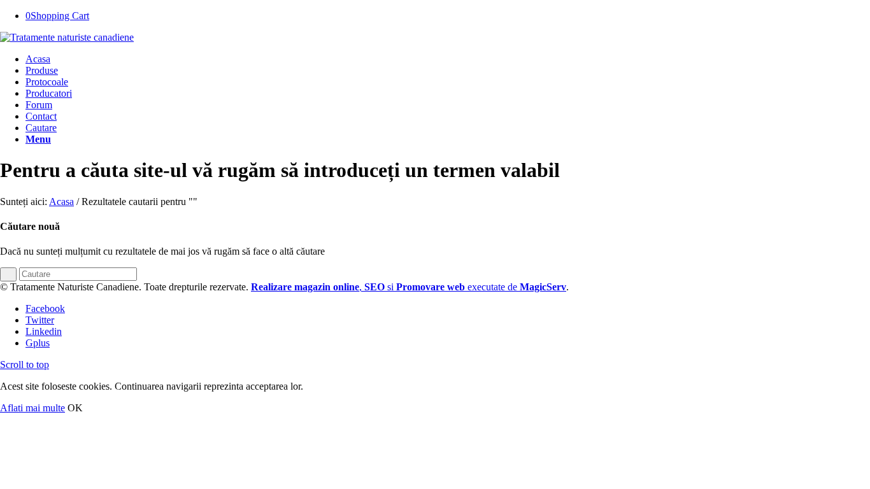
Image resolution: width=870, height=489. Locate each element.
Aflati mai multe (32, 407)
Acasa (61, 201)
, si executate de (408, 286)
